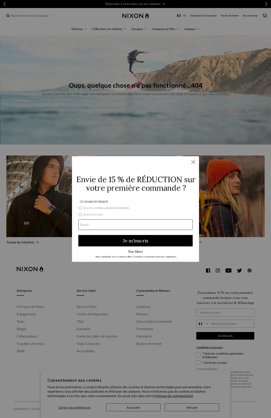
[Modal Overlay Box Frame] (135, 209)
